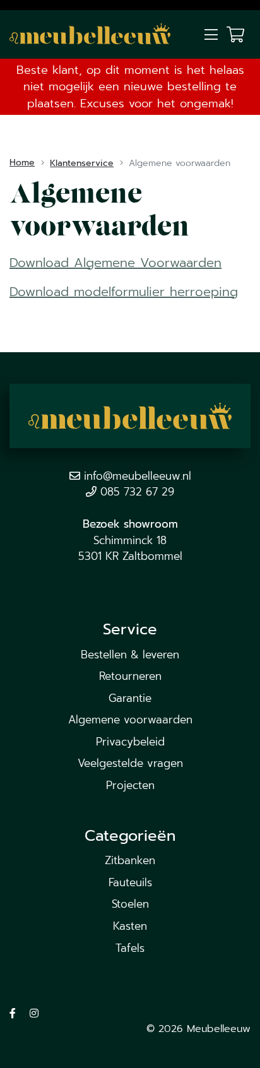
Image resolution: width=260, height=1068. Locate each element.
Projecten (130, 785)
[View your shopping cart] (235, 34)
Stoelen (130, 904)
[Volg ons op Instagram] (34, 1013)
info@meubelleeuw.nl (137, 476)
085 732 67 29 (137, 492)
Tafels (130, 948)
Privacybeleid (130, 741)
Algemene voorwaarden (130, 719)
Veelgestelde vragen (130, 763)
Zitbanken (130, 860)
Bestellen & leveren (130, 654)
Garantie (130, 698)
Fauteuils (130, 882)
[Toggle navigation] (211, 35)
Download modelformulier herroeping (123, 291)
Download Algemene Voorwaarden (115, 262)
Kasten (130, 926)
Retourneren (130, 676)
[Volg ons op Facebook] (12, 1013)
